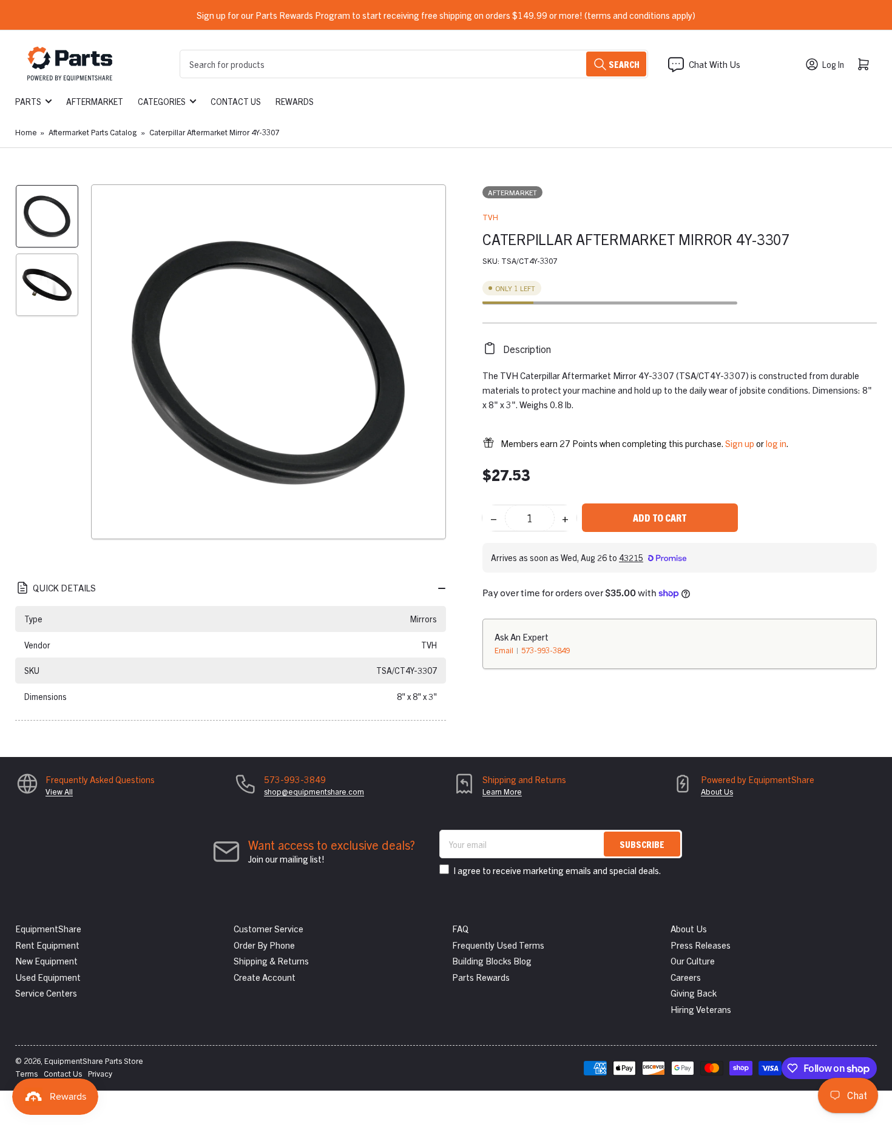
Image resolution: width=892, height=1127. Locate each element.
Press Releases (701, 944)
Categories (162, 101)
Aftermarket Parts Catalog (93, 132)
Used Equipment (48, 977)
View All (59, 791)
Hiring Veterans (701, 1009)
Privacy (100, 1073)
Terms (26, 1073)
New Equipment (46, 960)
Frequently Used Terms (498, 944)
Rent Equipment (47, 944)
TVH (490, 217)
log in (776, 442)
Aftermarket (94, 101)
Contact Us (236, 101)
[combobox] (414, 64)
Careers (686, 977)
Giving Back (694, 992)
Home (26, 132)
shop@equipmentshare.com (314, 791)
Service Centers (46, 992)
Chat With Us (714, 64)
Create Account (265, 977)
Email (505, 649)
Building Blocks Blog (492, 960)
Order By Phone (264, 944)
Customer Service (268, 928)
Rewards (294, 101)
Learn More (502, 791)
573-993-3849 (545, 649)
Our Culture (693, 960)
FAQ (460, 928)
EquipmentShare (48, 928)
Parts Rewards (481, 977)
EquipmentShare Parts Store (93, 1060)
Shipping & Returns (271, 960)
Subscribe (642, 844)
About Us (717, 791)
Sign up (739, 442)
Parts (28, 101)
